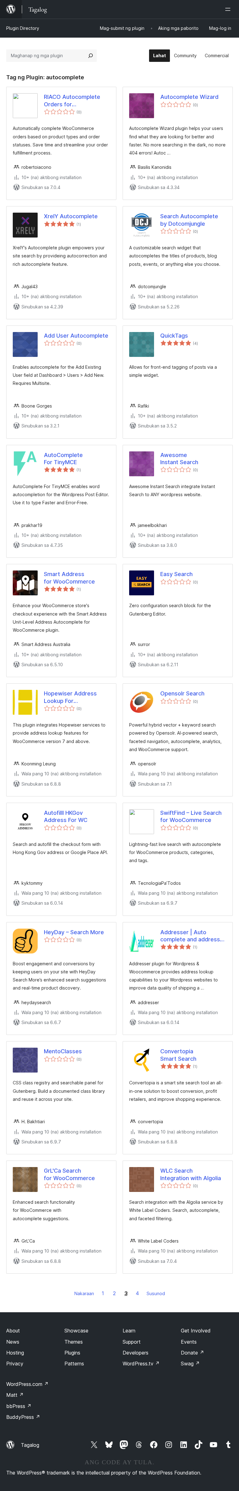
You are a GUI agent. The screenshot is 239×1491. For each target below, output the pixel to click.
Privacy (14, 1363)
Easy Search (176, 574)
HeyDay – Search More (74, 932)
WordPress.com (27, 1384)
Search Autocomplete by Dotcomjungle (189, 220)
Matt (15, 1395)
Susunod (156, 1293)
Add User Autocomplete (76, 335)
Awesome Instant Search (179, 458)
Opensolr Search (182, 693)
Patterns (74, 1363)
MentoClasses (63, 1051)
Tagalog (30, 1445)
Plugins (72, 1353)
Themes (73, 1342)
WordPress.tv (141, 1363)
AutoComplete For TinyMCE (63, 458)
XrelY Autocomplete (71, 216)
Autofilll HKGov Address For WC (65, 816)
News (12, 1342)
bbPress (18, 1406)
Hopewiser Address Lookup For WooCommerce (70, 697)
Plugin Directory (22, 28)
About (13, 1330)
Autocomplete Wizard (189, 97)
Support (132, 1342)
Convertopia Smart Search (178, 1055)
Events (189, 1342)
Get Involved (196, 1330)
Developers (135, 1353)
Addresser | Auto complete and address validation (190, 936)
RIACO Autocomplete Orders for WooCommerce (72, 101)
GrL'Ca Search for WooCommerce (69, 1174)
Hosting (15, 1353)
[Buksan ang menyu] (229, 9)
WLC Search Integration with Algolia (190, 1174)
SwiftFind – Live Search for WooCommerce (191, 816)
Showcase (76, 1330)
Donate (192, 1353)
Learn (129, 1330)
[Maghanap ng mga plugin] (90, 55)
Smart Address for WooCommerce (69, 577)
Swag (190, 1363)
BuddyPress (23, 1417)
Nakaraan (84, 1293)
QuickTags (174, 335)
